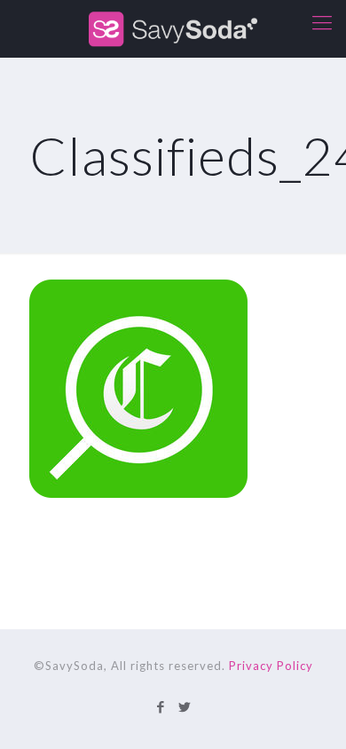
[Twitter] (185, 706)
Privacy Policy (271, 665)
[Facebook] (161, 706)
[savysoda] (173, 29)
